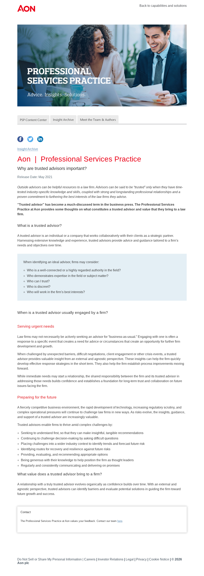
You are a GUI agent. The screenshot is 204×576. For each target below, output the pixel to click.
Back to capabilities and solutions (163, 5)
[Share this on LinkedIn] (40, 139)
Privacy (141, 559)
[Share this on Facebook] (20, 139)
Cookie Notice (159, 559)
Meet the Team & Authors (98, 120)
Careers (90, 559)
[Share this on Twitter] (30, 139)
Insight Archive (63, 120)
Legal (130, 559)
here (119, 520)
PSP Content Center (33, 120)
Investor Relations (111, 559)
